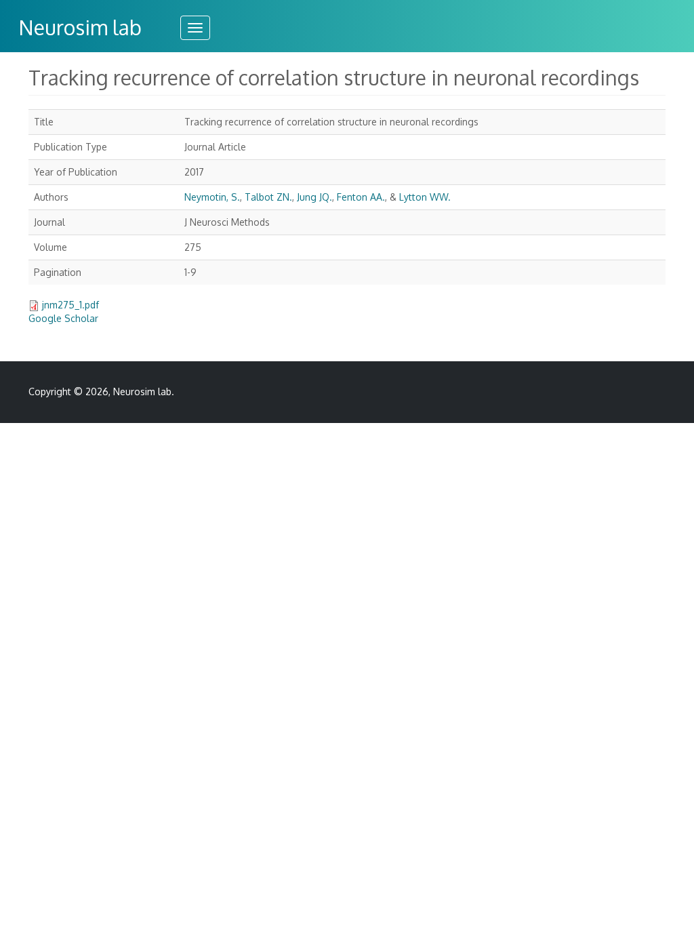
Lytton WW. (425, 197)
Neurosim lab (80, 27)
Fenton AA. (361, 197)
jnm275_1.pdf (70, 304)
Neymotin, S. (212, 197)
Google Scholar (63, 318)
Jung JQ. (314, 197)
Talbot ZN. (268, 197)
